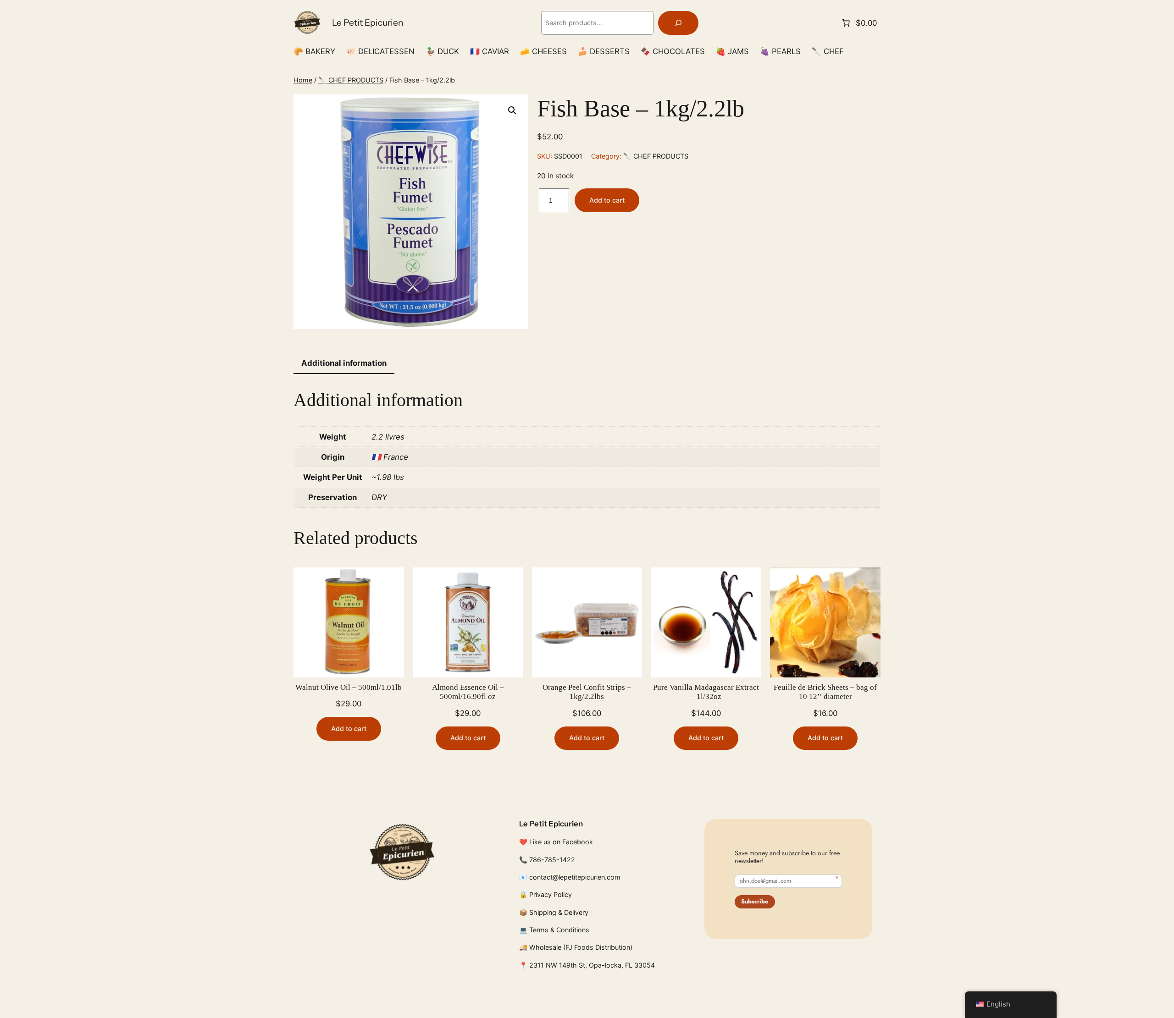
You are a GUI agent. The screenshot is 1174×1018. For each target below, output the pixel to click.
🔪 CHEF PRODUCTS (350, 80)
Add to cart (607, 200)
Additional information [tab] (344, 363)
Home (303, 80)
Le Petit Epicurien (368, 22)
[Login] (876, 51)
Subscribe (754, 901)
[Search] (678, 23)
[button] (512, 110)
